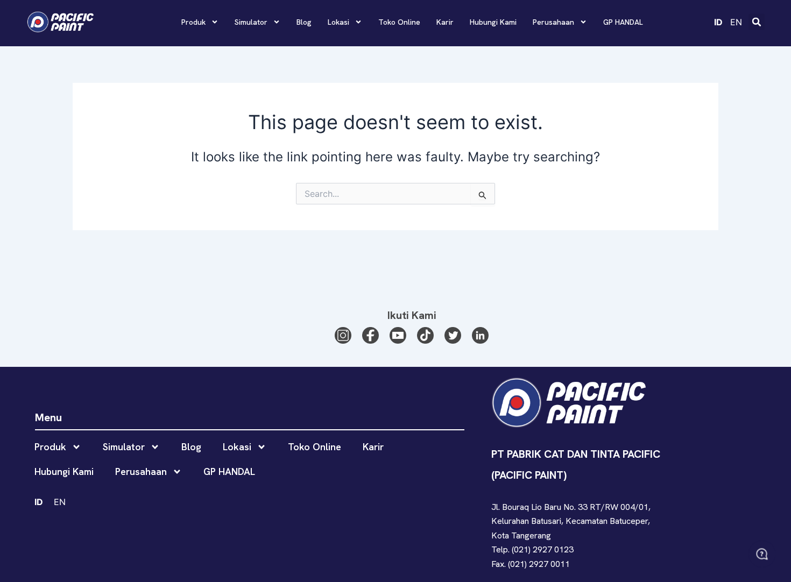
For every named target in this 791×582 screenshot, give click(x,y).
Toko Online (399, 22)
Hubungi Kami (493, 22)
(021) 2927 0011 (539, 564)
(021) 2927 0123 (543, 549)
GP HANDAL (623, 22)
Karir (445, 22)
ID (718, 22)
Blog (304, 22)
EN (736, 22)
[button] (756, 22)
